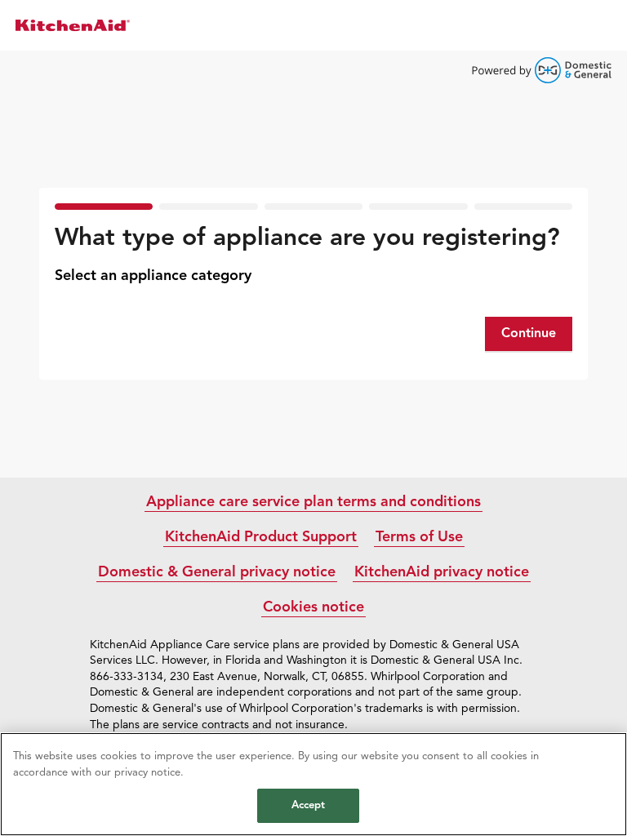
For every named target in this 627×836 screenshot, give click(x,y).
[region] (313, 784)
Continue (528, 333)
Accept (308, 805)
